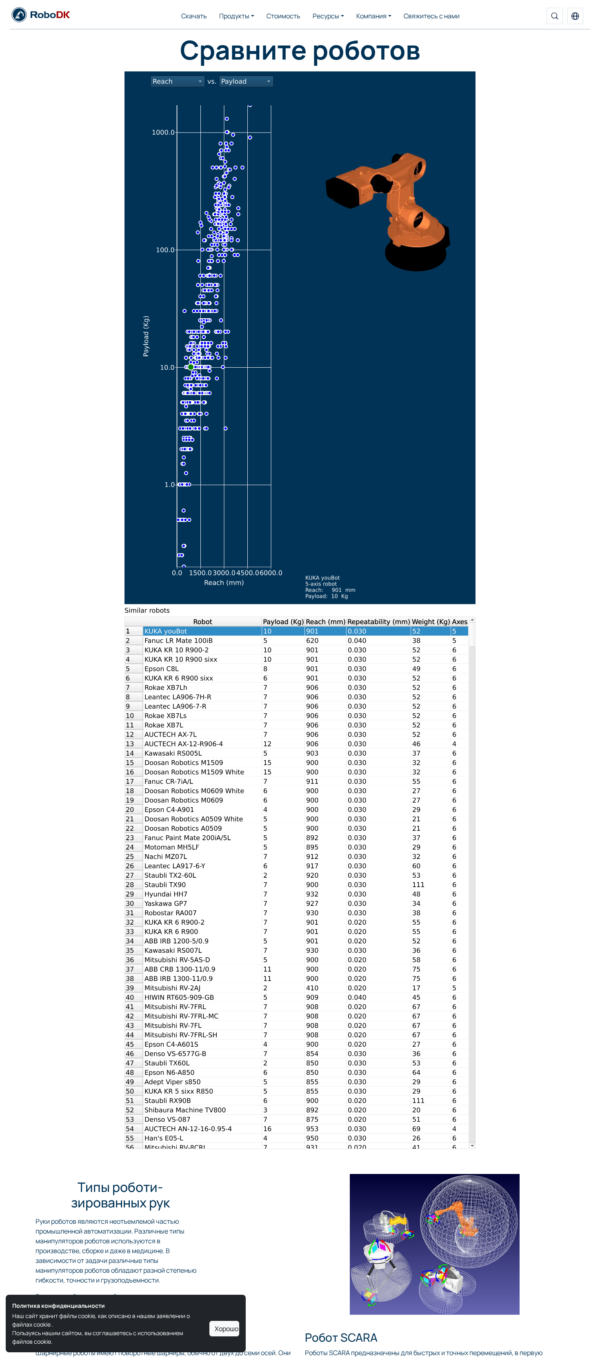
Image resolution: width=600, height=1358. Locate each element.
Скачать (194, 15)
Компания (371, 15)
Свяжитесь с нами (432, 15)
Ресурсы (326, 15)
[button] (575, 16)
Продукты (234, 15)
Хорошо (226, 1328)
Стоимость (283, 15)
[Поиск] (555, 16)
